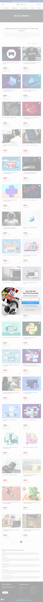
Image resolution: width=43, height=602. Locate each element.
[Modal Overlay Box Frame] (21, 301)
